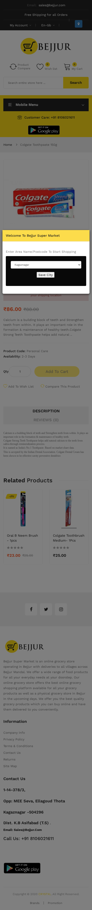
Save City (45, 275)
